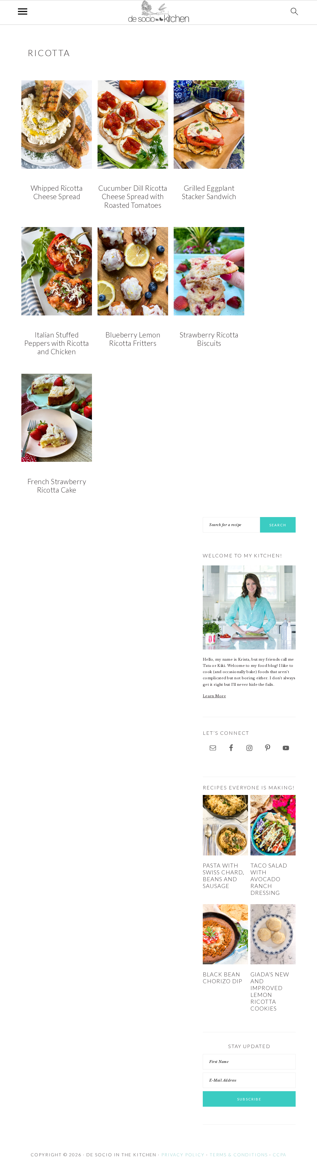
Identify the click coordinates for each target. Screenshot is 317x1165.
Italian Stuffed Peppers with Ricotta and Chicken (56, 343)
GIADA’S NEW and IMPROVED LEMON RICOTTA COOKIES (269, 991)
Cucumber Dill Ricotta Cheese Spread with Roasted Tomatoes (132, 196)
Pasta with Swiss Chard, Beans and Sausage (223, 875)
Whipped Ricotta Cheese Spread (57, 192)
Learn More (214, 696)
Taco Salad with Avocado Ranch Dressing (268, 879)
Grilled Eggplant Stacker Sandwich (209, 192)
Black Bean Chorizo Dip (222, 977)
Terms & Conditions (239, 1154)
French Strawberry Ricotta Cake (56, 485)
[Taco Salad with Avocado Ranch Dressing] (273, 825)
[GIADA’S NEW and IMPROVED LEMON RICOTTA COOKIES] (273, 934)
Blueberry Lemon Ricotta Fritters (133, 339)
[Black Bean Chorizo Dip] (225, 934)
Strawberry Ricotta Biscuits (209, 339)
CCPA (279, 1154)
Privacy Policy (183, 1154)
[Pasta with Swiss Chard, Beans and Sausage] (225, 825)
